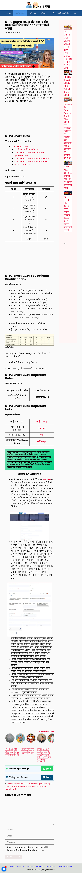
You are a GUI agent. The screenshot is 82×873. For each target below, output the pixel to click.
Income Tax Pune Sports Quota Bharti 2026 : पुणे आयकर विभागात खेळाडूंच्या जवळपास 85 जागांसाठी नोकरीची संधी (68, 131)
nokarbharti (13, 784)
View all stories (46, 731)
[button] (75, 13)
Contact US (30, 866)
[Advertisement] (29, 119)
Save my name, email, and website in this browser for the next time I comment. (28, 849)
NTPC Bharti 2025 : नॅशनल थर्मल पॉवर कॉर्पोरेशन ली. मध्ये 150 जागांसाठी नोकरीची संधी (12, 752)
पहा (41, 435)
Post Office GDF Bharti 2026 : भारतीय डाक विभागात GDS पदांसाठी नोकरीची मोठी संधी (68, 49)
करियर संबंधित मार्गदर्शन (60, 13)
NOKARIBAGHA (24, 784)
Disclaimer (40, 866)
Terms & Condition (65, 866)
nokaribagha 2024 (39, 784)
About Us (20, 866)
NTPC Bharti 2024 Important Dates (31, 158)
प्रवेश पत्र (33, 13)
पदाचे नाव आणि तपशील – (26, 149)
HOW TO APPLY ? (22, 164)
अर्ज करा (42, 428)
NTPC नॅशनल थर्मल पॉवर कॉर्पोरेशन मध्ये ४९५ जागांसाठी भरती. (27, 751)
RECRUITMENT (10, 789)
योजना (43, 13)
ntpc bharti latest (23, 786)
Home (8, 13)
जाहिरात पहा (41, 421)
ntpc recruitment (39, 786)
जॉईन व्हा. (41, 441)
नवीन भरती (20, 13)
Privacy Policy (51, 866)
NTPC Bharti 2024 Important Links (31, 161)
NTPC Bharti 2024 (19, 146)
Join (48, 768)
